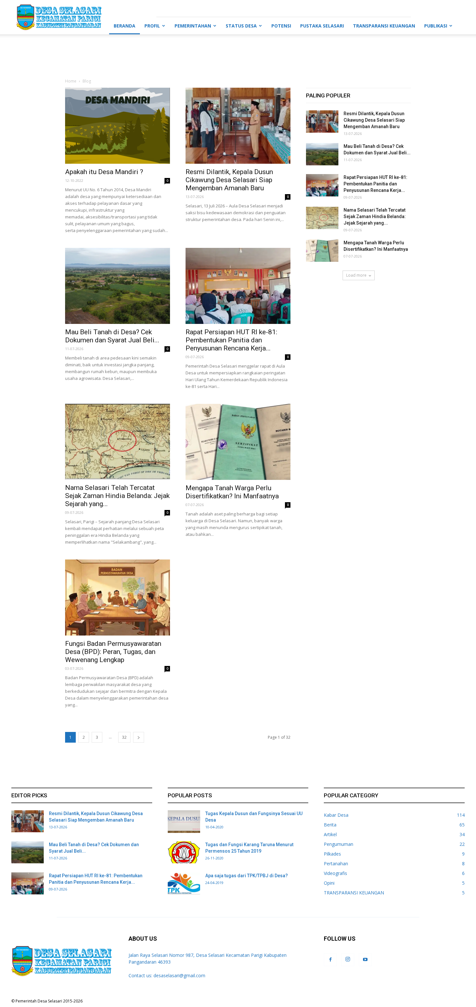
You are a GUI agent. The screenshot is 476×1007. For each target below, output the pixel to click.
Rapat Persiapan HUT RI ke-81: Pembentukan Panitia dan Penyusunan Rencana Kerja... (231, 340)
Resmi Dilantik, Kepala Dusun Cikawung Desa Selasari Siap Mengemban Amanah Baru (229, 180)
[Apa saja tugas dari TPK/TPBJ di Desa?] (184, 883)
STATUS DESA (241, 26)
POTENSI (281, 26)
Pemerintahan (193, 26)
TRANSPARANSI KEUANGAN (384, 26)
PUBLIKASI (435, 26)
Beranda (124, 26)
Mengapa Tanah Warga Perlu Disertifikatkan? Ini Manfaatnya (232, 492)
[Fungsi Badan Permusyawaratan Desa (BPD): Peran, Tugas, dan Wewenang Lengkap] (117, 597)
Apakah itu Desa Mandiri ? (104, 172)
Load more (356, 275)
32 (124, 737)
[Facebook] (330, 959)
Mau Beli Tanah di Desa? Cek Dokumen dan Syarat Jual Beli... (112, 336)
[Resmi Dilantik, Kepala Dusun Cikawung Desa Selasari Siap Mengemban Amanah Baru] (238, 126)
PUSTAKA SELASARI (322, 26)
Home (70, 81)
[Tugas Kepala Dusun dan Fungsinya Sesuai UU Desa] (184, 821)
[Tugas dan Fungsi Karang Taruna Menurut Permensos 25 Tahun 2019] (184, 852)
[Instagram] (347, 959)
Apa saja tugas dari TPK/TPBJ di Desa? (246, 875)
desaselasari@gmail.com (179, 975)
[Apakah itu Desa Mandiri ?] (117, 126)
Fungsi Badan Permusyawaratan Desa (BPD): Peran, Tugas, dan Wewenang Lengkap (113, 652)
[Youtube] (365, 959)
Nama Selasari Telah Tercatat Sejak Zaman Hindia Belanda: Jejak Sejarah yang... (117, 496)
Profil (152, 26)
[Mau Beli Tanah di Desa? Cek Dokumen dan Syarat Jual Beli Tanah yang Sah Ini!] (117, 286)
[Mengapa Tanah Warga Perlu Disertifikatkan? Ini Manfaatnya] (238, 442)
